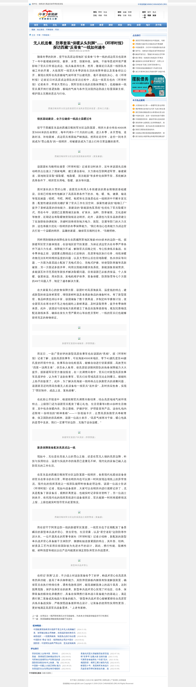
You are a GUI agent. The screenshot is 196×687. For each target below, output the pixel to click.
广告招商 (114, 680)
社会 (105, 12)
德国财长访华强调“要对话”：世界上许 (149, 61)
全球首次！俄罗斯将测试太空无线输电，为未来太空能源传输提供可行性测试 (74, 616)
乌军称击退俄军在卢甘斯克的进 (46, 660)
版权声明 (98, 680)
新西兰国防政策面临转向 (144, 130)
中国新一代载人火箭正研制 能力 (46, 666)
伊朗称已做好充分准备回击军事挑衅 (149, 44)
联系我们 (81, 680)
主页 (33, 35)
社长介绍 (89, 680)
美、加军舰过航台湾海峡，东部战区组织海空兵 (54, 633)
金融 (124, 12)
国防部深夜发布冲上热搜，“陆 (46, 663)
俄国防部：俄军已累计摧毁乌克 (95, 663)
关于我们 (73, 680)
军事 (38, 35)
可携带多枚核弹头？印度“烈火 (94, 660)
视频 (33, 30)
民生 (130, 15)
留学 (149, 12)
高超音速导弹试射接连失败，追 (95, 669)
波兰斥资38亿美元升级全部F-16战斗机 (150, 72)
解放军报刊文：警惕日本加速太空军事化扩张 (49, 4)
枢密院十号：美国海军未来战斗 (95, 666)
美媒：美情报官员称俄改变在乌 (46, 657)
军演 (57, 30)
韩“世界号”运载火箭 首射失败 (94, 657)
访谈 (124, 15)
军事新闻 (50, 30)
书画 (105, 15)
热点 (154, 12)
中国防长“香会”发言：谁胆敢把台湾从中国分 (53, 640)
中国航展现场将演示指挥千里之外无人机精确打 (54, 629)
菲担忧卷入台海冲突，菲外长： (46, 653)
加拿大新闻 (46, 673)
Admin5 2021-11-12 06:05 (79, 51)
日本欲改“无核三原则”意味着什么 (148, 65)
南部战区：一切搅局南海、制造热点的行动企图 (54, 636)
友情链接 (122, 680)
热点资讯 (40, 30)
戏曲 (100, 15)
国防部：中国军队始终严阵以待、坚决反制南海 (54, 643)
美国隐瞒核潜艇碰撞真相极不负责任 (56, 619)
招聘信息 (106, 680)
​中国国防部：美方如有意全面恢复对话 (150, 126)
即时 (100, 12)
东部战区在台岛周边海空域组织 (46, 669)
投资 (130, 12)
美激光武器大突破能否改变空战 (95, 653)
